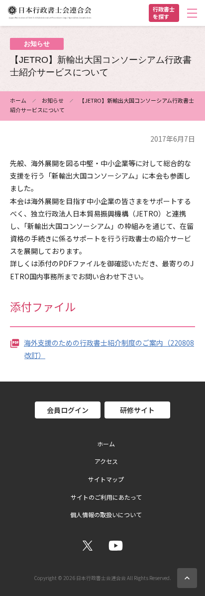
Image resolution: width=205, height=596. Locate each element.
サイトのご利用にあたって (106, 497)
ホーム (18, 100)
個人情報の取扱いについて (106, 515)
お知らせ (53, 100)
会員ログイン (68, 410)
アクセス (106, 461)
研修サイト (137, 410)
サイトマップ (106, 479)
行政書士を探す (164, 12)
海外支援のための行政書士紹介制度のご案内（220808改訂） (109, 349)
